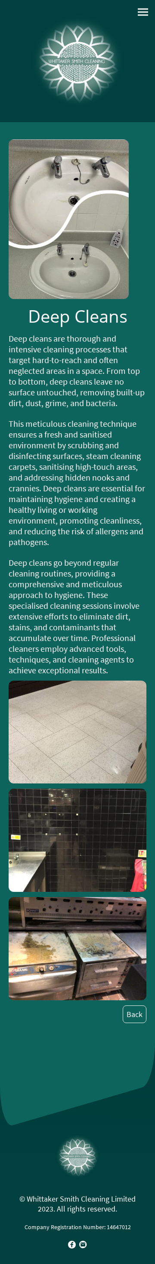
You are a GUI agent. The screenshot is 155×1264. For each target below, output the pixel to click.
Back (135, 1014)
